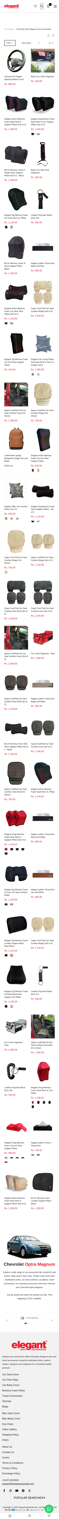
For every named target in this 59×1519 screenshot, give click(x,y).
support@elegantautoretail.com (18, 1484)
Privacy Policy (9, 1468)
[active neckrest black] (6, 323)
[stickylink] (9, 1516)
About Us (7, 1446)
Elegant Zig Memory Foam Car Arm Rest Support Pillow (16, 362)
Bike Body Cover (11, 1418)
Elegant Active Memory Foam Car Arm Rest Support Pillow (41, 458)
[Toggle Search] (42, 6)
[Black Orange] (17, 849)
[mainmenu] (55, 6)
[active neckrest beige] (11, 323)
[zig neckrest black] (33, 521)
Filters (8, 43)
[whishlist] (35, 6)
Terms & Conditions (12, 1463)
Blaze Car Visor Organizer (42, 76)
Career (6, 1457)
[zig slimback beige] (11, 1006)
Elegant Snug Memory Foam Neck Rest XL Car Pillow (42, 1090)
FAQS (5, 1440)
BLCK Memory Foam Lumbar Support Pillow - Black (41, 1201)
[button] (26, 1323)
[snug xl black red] (49, 1102)
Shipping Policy (10, 1434)
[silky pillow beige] (11, 518)
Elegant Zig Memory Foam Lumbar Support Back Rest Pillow (16, 943)
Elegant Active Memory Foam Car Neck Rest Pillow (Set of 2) (14, 311)
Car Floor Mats (10, 1379)
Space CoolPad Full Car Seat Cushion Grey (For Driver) (15, 413)
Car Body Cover (10, 1385)
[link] (4, 1491)
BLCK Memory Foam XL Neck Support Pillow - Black (15, 266)
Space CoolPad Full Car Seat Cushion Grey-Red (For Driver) (41, 1045)
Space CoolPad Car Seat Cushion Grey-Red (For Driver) (15, 792)
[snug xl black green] (33, 1106)
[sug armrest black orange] (17, 1157)
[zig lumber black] (6, 955)
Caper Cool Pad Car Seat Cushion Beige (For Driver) (15, 560)
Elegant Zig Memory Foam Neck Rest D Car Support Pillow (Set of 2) (43, 122)
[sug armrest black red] (23, 1157)
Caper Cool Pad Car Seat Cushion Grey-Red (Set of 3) (15, 611)
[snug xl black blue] (38, 1102)
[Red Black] (6, 849)
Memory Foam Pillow (13, 1390)
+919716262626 (10, 1480)
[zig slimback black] (6, 1006)
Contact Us (8, 1452)
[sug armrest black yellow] (6, 1162)
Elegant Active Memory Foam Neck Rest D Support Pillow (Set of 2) (15, 122)
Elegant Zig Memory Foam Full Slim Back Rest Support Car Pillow (16, 994)
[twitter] (29, 1491)
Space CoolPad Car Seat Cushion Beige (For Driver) (42, 413)
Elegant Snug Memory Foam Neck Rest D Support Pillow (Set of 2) (15, 837)
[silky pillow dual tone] (6, 518)
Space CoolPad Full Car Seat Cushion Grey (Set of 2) (16, 656)
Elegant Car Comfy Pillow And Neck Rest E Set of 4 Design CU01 (42, 362)
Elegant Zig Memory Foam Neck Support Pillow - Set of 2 (43, 509)
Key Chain (7, 1424)
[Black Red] (23, 849)
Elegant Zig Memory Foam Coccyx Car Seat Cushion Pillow (16, 892)
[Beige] (38, 134)
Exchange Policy (11, 1473)
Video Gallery (9, 1429)
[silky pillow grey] (17, 518)
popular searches (29, 1497)
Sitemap (6, 1401)
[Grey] (33, 374)
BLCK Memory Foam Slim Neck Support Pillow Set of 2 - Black (16, 747)
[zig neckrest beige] (38, 521)
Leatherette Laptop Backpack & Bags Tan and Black (16, 458)
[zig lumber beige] (11, 955)
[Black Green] (6, 853)
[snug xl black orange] (44, 1102)
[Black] (33, 134)
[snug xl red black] (33, 1102)
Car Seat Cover (10, 1374)
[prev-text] (7, 1320)
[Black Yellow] (38, 1155)
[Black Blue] (11, 849)
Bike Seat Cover (11, 1413)
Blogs (5, 1406)
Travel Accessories (12, 1396)
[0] (48, 6)
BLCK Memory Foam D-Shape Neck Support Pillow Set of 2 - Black (15, 173)
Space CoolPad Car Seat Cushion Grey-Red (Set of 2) (15, 701)
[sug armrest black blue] (11, 1157)
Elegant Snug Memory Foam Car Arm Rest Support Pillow (14, 1145)
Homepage (8, 29)
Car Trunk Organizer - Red (43, 653)
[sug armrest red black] (6, 1157)
